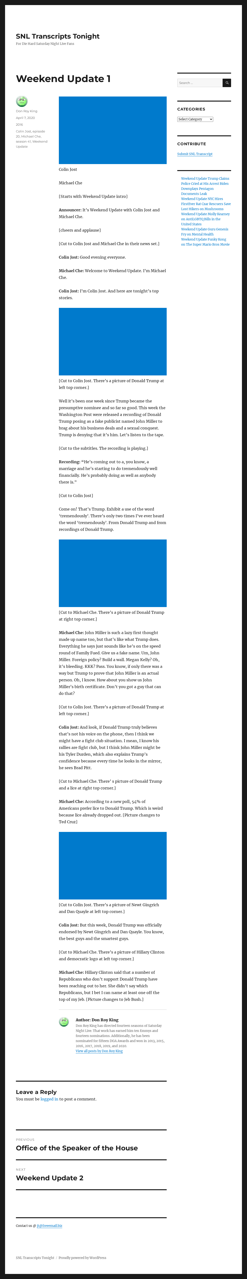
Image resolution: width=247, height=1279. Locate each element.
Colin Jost (23, 131)
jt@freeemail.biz (49, 1226)
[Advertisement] (113, 131)
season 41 (23, 141)
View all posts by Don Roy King (99, 1051)
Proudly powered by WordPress (82, 1258)
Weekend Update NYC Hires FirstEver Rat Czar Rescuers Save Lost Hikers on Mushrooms (206, 204)
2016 (19, 124)
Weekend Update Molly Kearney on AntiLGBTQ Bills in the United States (205, 219)
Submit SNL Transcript (195, 154)
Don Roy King (26, 111)
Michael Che (31, 136)
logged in (49, 1099)
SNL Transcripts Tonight (58, 36)
